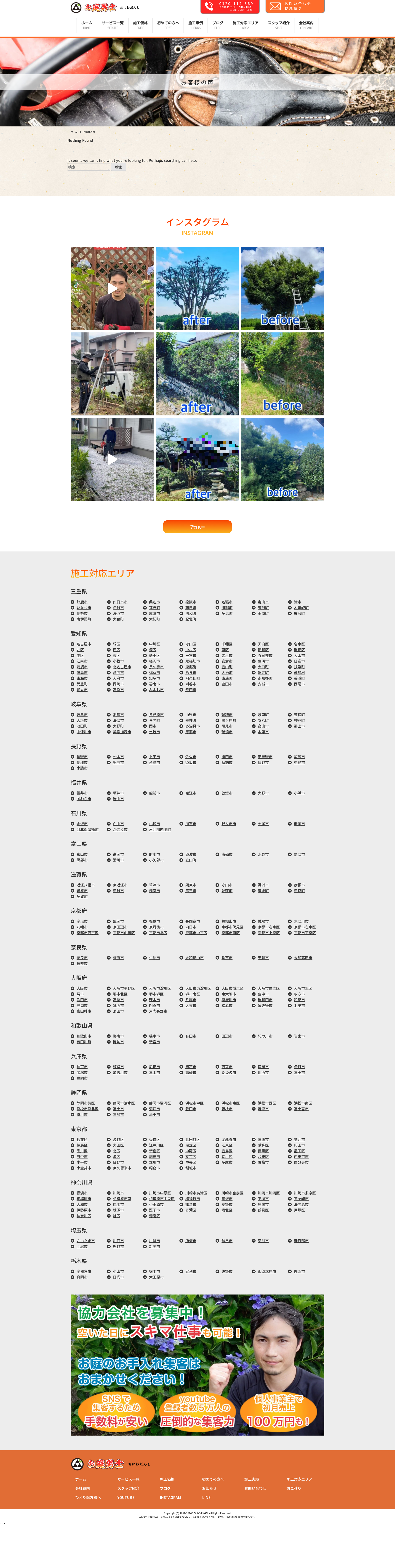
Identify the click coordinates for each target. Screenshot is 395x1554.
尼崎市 (154, 1066)
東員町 (263, 607)
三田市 (299, 1072)
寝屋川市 (229, 999)
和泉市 (299, 999)
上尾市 (82, 1246)
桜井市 (82, 963)
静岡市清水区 (124, 1103)
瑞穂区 (299, 649)
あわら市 (84, 798)
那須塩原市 (267, 1271)
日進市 (299, 661)
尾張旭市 (192, 661)
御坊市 (118, 1041)
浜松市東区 (231, 1103)
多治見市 (192, 726)
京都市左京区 (305, 927)
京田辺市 (120, 927)
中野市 (299, 762)
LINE (206, 1497)
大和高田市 (303, 957)
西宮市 (227, 1066)
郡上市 (299, 726)
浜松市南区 (303, 1103)
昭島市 (154, 1168)
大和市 (82, 1204)
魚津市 (299, 854)
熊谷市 (118, 1246)
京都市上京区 (269, 932)
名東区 (299, 644)
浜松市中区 (194, 1103)
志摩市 (154, 613)
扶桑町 (299, 666)
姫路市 (118, 1066)
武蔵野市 (229, 1139)
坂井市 (118, 793)
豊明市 (263, 661)
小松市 (154, 823)
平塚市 (263, 1198)
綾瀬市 (118, 1210)
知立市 (82, 689)
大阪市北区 (303, 988)
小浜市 (299, 793)
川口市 (118, 1240)
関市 (152, 726)
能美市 (299, 823)
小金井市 (84, 1168)
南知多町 (265, 678)
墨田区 (299, 1150)
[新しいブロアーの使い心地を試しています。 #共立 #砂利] (112, 459)
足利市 (190, 1271)
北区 (80, 649)
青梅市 (263, 1162)
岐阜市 (82, 714)
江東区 (227, 1145)
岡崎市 (118, 684)
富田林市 (84, 1011)
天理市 (263, 957)
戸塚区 (299, 1210)
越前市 (154, 793)
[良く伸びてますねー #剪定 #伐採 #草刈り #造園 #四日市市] (282, 459)
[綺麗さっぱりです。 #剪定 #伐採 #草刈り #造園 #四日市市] (197, 459)
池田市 (118, 1011)
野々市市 (229, 823)
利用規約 (233, 1516)
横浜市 (82, 1193)
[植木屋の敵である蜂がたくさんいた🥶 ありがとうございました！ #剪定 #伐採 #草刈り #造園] (197, 288)
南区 (225, 649)
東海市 (82, 678)
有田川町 (84, 1041)
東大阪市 (229, 994)
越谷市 (227, 1240)
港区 (152, 649)
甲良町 (299, 890)
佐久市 (190, 756)
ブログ (165, 1488)
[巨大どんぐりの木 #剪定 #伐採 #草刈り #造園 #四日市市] (282, 288)
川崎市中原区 (160, 1193)
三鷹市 (263, 1139)
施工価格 (167, 1479)
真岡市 (82, 1277)
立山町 (190, 860)
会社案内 (82, 1488)
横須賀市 (192, 1198)
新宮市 (154, 1041)
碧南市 (154, 684)
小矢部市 (156, 860)
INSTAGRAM (170, 1497)
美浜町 (299, 678)
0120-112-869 (236, 6)
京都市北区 (158, 932)
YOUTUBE (126, 1497)
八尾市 (190, 999)
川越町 (227, 607)
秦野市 (227, 1204)
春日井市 (265, 655)
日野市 (118, 1162)
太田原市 (156, 1277)
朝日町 (190, 607)
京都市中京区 (196, 932)
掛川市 (82, 1114)
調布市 (154, 1156)
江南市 (82, 661)
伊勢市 (82, 613)
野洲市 (263, 885)
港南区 (154, 1215)
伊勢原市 (84, 1210)
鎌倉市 (190, 1204)
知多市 (154, 678)
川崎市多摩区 (305, 1193)
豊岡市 (82, 1078)
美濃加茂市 (122, 731)
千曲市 (118, 762)
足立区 (190, 1145)
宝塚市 (82, 1072)
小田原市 (156, 1204)
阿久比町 (192, 678)
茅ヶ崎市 (301, 1198)
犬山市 (299, 655)
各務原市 (156, 714)
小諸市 (82, 768)
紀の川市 (265, 1036)
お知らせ (209, 1488)
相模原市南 (122, 1198)
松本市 (118, 756)
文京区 (190, 1156)
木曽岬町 (301, 607)
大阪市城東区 (232, 988)
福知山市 (229, 921)
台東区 (263, 1156)
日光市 (118, 1277)
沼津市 (154, 1108)
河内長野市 (158, 1011)
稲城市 (190, 1168)
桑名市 (154, 601)
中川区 (154, 644)
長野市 (82, 756)
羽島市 (118, 714)
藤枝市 (227, 1108)
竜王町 (190, 890)
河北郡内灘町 (160, 829)
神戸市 (82, 1066)
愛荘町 (227, 890)
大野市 (263, 793)
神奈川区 (84, 1215)
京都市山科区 (124, 932)
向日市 (190, 927)
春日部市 (301, 1240)
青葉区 (190, 1210)
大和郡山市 (194, 957)
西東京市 (301, 1156)
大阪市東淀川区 (198, 988)
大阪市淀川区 (160, 988)
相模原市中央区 (162, 1198)
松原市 (227, 1005)
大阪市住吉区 (269, 988)
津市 (297, 601)
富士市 (118, 1108)
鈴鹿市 (82, 601)
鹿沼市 (299, 1271)
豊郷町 (263, 890)
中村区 (190, 649)
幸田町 (190, 689)
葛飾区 (263, 1145)
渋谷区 (118, 1139)
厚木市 (118, 1204)
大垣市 (82, 720)
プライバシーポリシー (215, 1516)
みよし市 (156, 689)
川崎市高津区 (196, 1193)
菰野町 (154, 607)
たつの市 (229, 1072)
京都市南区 (231, 932)
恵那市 (190, 731)
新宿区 (154, 1150)
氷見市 (263, 854)
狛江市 (299, 1139)
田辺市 (227, 1036)
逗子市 (154, 1210)
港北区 (227, 1210)
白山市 (118, 823)
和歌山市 (84, 1036)
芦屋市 (263, 1066)
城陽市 (263, 921)
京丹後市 (156, 927)
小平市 (82, 1162)
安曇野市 (265, 756)
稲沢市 (154, 661)
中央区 (190, 1162)
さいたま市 (86, 1240)
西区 (116, 649)
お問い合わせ (255, 1488)
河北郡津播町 (88, 829)
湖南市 (154, 890)
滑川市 (118, 860)
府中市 (82, 1156)
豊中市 (263, 994)
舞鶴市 (154, 921)
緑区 (116, 644)
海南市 (118, 1036)
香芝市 (227, 957)
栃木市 (154, 1271)
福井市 (82, 793)
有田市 (190, 1036)
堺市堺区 (156, 994)
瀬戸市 (227, 655)
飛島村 (299, 672)
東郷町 (190, 666)
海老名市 (301, 1204)
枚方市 (299, 994)
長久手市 (156, 666)
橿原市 (118, 957)
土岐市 (154, 731)
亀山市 (263, 601)
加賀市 (190, 823)
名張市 (227, 601)
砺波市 (190, 854)
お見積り (294, 1488)
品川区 (82, 1150)
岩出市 (299, 1036)
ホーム (80, 1479)
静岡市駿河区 (160, 1103)
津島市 (82, 672)
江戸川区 (156, 1145)
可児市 (227, 726)
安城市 (263, 684)
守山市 (227, 885)
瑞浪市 (227, 731)
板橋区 (154, 1139)
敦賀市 (227, 793)
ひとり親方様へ (88, 1497)
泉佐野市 (265, 1005)
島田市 (154, 1114)
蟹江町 (263, 672)
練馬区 (82, 1145)
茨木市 (154, 999)
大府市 (118, 678)
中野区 (190, 1150)
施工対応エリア (299, 1479)
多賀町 (82, 896)
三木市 (154, 1072)
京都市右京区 (269, 927)
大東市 (190, 1005)
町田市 (299, 1145)
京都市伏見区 (232, 927)
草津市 (154, 885)
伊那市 (82, 762)
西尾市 (299, 684)
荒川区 (227, 1156)
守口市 (82, 1005)
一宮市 (190, 655)
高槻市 (118, 999)
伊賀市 (118, 607)
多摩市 (227, 1162)
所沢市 (190, 1240)
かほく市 (120, 829)
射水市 (154, 854)
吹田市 (82, 999)
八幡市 (82, 927)
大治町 (227, 672)
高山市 (263, 726)
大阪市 (82, 988)
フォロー (197, 527)
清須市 (82, 666)
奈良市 (82, 957)
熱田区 (154, 655)
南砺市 (227, 854)
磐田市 (190, 1108)
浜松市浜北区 (88, 1108)
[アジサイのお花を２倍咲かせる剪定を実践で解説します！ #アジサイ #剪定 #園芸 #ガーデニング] (112, 288)
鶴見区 (263, 1210)
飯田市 (227, 756)
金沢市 (82, 823)
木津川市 (301, 921)
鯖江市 (190, 793)
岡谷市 (263, 762)
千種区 (227, 644)
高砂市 (190, 1072)
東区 (116, 655)
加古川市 (120, 1072)
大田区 (118, 1145)
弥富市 (154, 672)
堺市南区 (192, 994)
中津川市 (84, 731)
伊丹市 (299, 1066)
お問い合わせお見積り (298, 6)
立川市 (154, 1162)
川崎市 (118, 1193)
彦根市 (299, 885)
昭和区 (263, 649)
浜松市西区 (267, 1103)
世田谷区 (192, 1139)
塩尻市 (299, 756)
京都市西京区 (88, 932)
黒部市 (82, 860)
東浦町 (227, 678)
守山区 (190, 644)
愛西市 (118, 672)
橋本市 (154, 1036)
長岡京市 (192, 921)
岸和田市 (265, 999)
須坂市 (190, 762)
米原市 (82, 890)
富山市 (82, 854)
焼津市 (263, 1108)
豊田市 (227, 684)
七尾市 (263, 823)
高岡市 (118, 854)
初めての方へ (213, 1479)
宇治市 (82, 921)
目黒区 (263, 1150)
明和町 (190, 613)
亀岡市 (118, 921)
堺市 (80, 994)
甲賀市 (118, 890)
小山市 (118, 1271)
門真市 (154, 1005)
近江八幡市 (86, 885)
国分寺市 (301, 1162)
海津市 (118, 720)
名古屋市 (84, 644)
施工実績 (251, 1479)
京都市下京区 (305, 932)
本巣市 (263, 731)
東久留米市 (122, 1168)
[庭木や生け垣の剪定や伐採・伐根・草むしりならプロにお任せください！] (105, 12)
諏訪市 (227, 762)
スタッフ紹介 (128, 1488)
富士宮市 (301, 1108)
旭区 (116, 1215)
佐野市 (227, 1271)
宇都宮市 (84, 1271)
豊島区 (227, 1150)
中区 (80, 655)
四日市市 (120, 601)
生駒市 (154, 957)
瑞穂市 (227, 714)
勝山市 (118, 798)
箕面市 (118, 1005)
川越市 (154, 1240)
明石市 (190, 1066)
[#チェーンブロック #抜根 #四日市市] (112, 373)
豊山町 (227, 666)
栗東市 (190, 885)
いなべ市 (84, 607)
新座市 (154, 1246)
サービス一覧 (128, 1479)
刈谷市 (190, 684)
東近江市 (120, 885)
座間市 (263, 1204)
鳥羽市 (118, 613)
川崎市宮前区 (232, 1193)
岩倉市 (227, 661)
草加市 (263, 1240)
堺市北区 (120, 994)
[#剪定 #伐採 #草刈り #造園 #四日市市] (197, 373)
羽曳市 (299, 1005)
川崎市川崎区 (269, 1193)
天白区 (263, 644)
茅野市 (154, 762)
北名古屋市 (122, 666)
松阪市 (190, 601)
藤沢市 (227, 1198)
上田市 (154, 756)
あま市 (190, 672)
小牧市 (118, 661)
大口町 (263, 666)
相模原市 (84, 1198)
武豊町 (82, 684)
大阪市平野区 (124, 988)
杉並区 (82, 1139)
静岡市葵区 (86, 1103)
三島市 (118, 1114)
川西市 (263, 1072)
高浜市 (118, 689)
